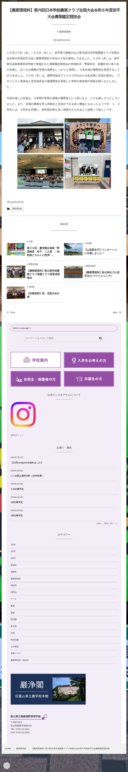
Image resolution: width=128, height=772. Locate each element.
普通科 (14, 565)
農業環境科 (65, 31)
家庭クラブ (16, 653)
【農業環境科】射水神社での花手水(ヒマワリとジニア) (102, 274)
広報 (30, 242)
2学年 (13, 551)
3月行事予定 (17, 515)
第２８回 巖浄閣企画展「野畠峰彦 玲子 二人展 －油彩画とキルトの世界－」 (43, 252)
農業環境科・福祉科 (20, 660)
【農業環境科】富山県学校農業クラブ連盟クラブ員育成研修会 (43, 274)
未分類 (14, 626)
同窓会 (14, 592)
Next (115, 312)
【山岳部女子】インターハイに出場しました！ (100, 251)
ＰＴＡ (14, 599)
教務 (13, 606)
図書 (13, 613)
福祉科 (14, 585)
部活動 (89, 243)
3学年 (13, 558)
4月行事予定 (17, 502)
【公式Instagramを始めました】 (27, 462)
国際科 (14, 572)
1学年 (13, 545)
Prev (13, 312)
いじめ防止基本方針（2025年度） (27, 475)
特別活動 (15, 640)
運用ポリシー (17, 435)
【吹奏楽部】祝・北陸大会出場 (43, 295)
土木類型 (15, 646)
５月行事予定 (17, 489)
